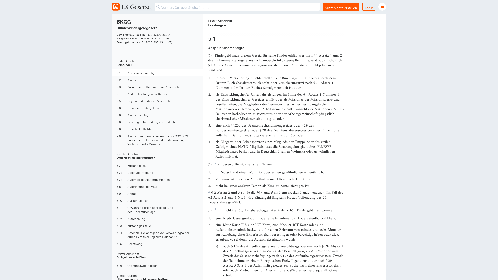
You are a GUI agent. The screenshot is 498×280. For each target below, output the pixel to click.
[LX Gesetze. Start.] (132, 7)
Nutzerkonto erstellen (341, 7)
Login (369, 7)
